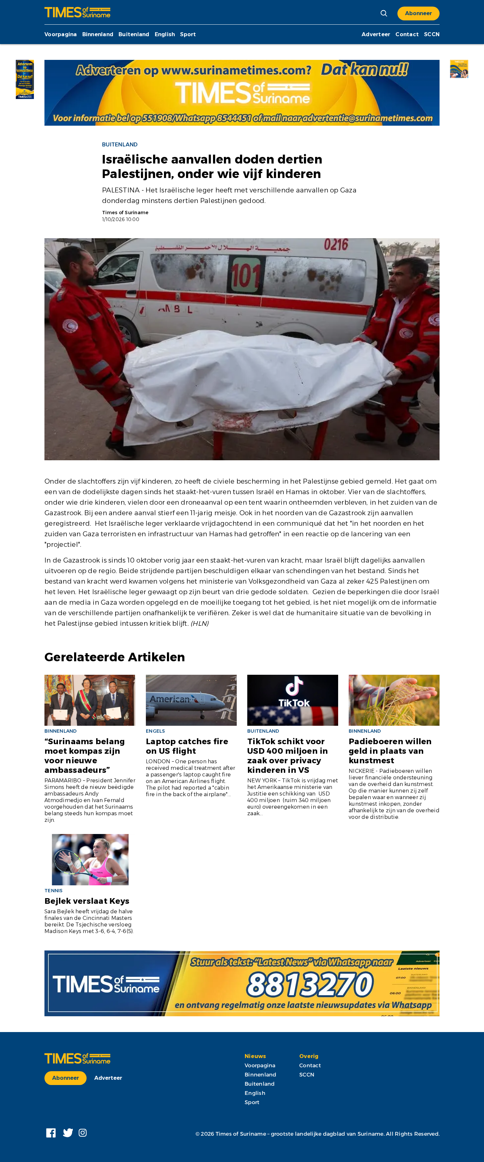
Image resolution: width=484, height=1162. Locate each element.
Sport (188, 34)
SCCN (432, 34)
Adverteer (376, 34)
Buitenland (134, 34)
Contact (407, 34)
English (165, 34)
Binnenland (98, 34)
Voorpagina (60, 34)
